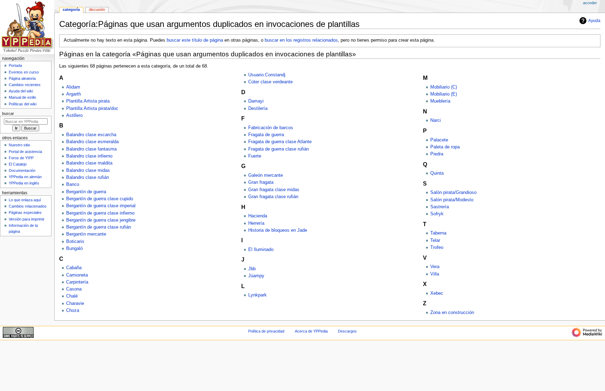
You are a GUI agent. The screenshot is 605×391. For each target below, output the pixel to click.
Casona (74, 289)
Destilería (257, 108)
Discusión (97, 9)
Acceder (590, 3)
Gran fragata (260, 182)
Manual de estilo (22, 97)
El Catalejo (18, 164)
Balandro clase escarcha (91, 134)
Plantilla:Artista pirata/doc (92, 108)
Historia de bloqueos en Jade (277, 230)
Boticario (75, 241)
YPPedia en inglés (24, 183)
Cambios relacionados (28, 206)
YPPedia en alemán (25, 177)
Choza (72, 310)
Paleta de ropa (445, 147)
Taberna (438, 233)
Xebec (436, 293)
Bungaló (74, 248)
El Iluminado (260, 249)
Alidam (73, 87)
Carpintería (77, 282)
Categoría (71, 9)
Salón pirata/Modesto (451, 199)
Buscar (8, 113)
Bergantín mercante (86, 234)
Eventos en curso (24, 72)
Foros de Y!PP (21, 158)
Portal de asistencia (25, 151)
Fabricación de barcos (270, 127)
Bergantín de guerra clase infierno (100, 213)
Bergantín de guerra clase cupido (99, 198)
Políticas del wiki (22, 104)
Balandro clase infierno (89, 156)
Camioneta (77, 275)
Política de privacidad (266, 331)
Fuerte (254, 156)
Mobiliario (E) (443, 94)
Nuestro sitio (19, 145)
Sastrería (439, 206)
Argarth (73, 94)
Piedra (436, 154)
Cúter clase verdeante (270, 81)
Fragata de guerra (266, 134)
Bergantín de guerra (86, 191)
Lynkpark (257, 295)
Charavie (75, 303)
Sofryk (437, 213)
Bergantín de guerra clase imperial (100, 205)
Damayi (256, 101)
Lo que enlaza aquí (25, 200)
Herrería (256, 223)
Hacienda (257, 216)
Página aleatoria (22, 78)
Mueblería (440, 101)
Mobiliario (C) (443, 87)
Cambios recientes (25, 85)
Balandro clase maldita (89, 163)
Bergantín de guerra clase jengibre (100, 220)
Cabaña (74, 267)
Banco (72, 184)
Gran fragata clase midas (273, 189)
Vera (434, 266)
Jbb (252, 268)
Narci (435, 120)
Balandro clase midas (88, 170)
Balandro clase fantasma (91, 149)
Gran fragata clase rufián (273, 196)
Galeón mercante (265, 175)
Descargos (347, 331)
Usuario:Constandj (266, 74)
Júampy (256, 275)
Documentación (22, 170)
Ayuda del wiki (21, 91)
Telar (435, 240)
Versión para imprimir (26, 219)
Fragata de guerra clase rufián (278, 149)
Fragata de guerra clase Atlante (280, 141)
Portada (15, 65)
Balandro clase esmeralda (92, 141)
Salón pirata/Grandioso (453, 192)
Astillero (74, 115)
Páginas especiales (25, 212)
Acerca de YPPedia (311, 331)
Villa (434, 274)
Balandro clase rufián (87, 177)
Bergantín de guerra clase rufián (98, 227)
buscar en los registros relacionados (301, 40)
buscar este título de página (195, 40)
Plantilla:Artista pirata (88, 101)
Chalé (72, 296)
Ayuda (594, 20)
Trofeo (436, 247)
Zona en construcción (452, 312)
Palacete (439, 140)
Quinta (437, 173)
